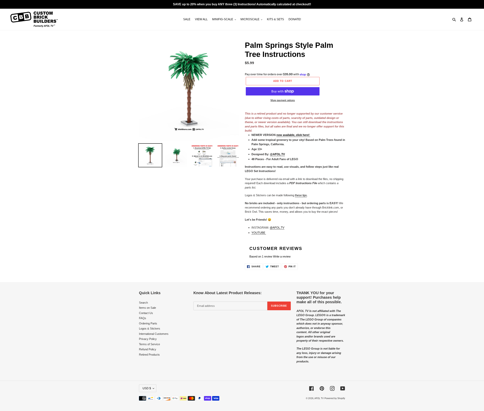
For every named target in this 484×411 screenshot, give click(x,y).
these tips (301, 195)
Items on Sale (147, 307)
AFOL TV (319, 398)
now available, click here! (293, 134)
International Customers (153, 333)
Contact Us (146, 313)
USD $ (147, 388)
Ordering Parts (148, 323)
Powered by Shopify (334, 398)
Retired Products (149, 354)
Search (143, 302)
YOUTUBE (258, 232)
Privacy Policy (148, 338)
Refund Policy (147, 349)
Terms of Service (149, 344)
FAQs (142, 318)
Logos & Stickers (149, 328)
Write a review (282, 256)
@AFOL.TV (277, 227)
